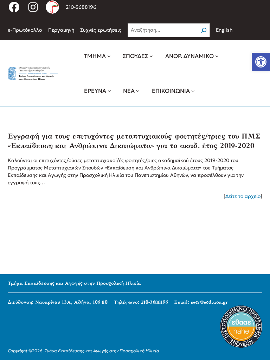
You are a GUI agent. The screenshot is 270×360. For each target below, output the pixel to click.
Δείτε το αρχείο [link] (243, 196)
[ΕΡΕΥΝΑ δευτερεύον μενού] (109, 90)
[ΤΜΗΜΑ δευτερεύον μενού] (109, 56)
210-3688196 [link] (81, 7)
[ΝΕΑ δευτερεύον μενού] (138, 90)
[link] (261, 62)
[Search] (204, 30)
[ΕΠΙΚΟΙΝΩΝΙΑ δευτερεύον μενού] (193, 90)
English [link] (224, 30)
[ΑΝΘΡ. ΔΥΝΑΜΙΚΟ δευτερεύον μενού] (217, 56)
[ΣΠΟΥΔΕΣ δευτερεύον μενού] (151, 56)
